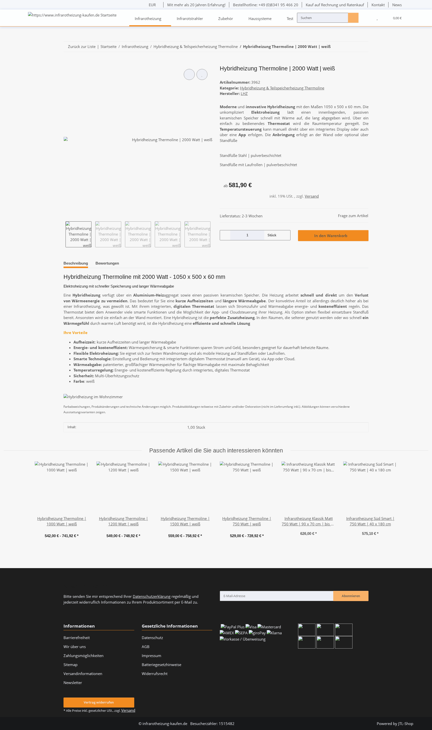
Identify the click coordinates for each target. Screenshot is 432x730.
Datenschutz (152, 637)
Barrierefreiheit (77, 637)
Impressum (151, 655)
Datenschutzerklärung (151, 596)
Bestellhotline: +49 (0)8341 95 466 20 (265, 4)
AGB (146, 646)
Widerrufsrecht (155, 673)
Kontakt (378, 4)
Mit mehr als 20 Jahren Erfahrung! (196, 4)
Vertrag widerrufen (99, 702)
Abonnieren (351, 596)
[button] (367, 17)
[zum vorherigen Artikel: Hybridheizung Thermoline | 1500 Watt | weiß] (353, 47)
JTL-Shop (405, 723)
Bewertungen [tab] (107, 263)
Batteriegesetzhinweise (161, 664)
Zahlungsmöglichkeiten (84, 655)
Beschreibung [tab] (76, 263)
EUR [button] (152, 4)
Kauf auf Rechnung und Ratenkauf (335, 4)
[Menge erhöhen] (285, 235)
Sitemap (71, 664)
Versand (312, 196)
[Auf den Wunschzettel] (202, 74)
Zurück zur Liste (82, 46)
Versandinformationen (83, 673)
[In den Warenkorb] (67, 62)
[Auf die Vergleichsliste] (189, 74)
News (397, 4)
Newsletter (73, 682)
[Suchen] (353, 17)
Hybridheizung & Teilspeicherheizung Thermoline (282, 87)
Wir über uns (75, 646)
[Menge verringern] (225, 235)
